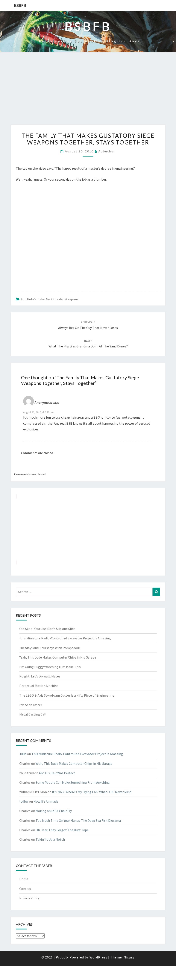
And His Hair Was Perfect (57, 773)
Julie (22, 754)
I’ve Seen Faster (30, 705)
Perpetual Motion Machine (38, 685)
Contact (25, 888)
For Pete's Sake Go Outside (42, 299)
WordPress (98, 957)
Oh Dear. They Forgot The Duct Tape (62, 830)
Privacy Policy (29, 898)
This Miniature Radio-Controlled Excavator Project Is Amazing (65, 638)
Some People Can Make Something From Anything (73, 782)
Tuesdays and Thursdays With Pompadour (49, 648)
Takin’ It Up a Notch (50, 839)
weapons (71, 299)
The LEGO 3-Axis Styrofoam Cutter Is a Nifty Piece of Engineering (66, 695)
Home (23, 879)
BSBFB (20, 5)
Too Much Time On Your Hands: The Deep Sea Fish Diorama (78, 820)
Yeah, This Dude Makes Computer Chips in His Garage (57, 657)
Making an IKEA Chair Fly (54, 811)
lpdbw (23, 801)
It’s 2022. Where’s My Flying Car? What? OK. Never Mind (91, 792)
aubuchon (107, 151)
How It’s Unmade (45, 801)
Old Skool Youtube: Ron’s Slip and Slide (47, 629)
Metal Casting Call (32, 714)
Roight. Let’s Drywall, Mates (39, 676)
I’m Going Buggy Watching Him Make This (50, 667)
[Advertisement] (88, 92)
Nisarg (129, 957)
